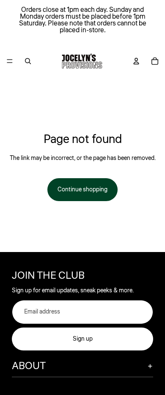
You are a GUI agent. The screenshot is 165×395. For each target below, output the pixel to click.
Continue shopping (82, 189)
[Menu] (9, 61)
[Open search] (28, 61)
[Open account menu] (136, 61)
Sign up (83, 339)
